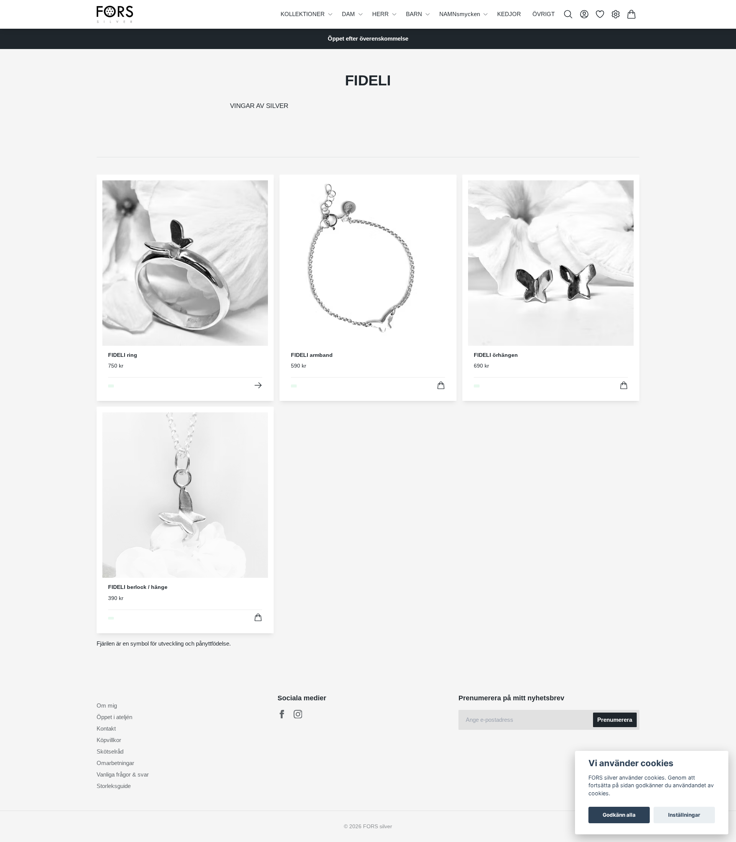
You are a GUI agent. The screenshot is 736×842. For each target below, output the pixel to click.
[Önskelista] (600, 14)
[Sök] (568, 14)
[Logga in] (584, 14)
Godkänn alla (619, 815)
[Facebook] (282, 714)
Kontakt (106, 728)
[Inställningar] (616, 14)
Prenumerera (614, 719)
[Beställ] (441, 385)
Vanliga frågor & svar (123, 774)
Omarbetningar (115, 763)
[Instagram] (298, 714)
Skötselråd (110, 751)
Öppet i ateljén (114, 717)
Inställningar (684, 815)
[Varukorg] (631, 14)
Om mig (107, 705)
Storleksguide (114, 786)
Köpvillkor (109, 740)
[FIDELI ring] (258, 385)
